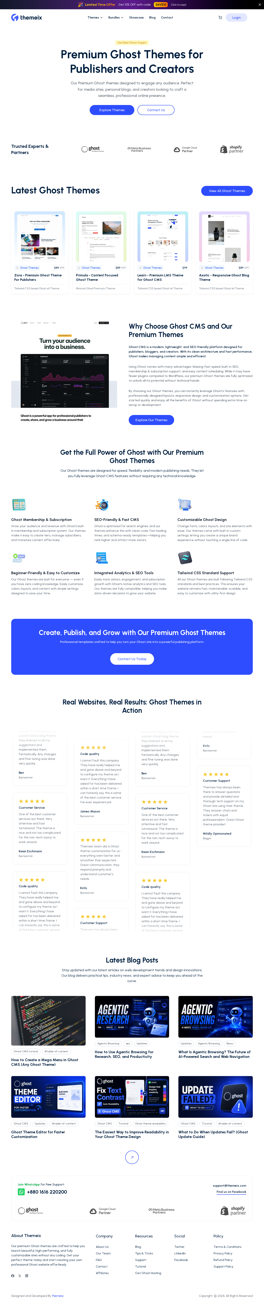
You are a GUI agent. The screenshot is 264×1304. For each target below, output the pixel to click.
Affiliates (102, 1273)
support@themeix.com (229, 1185)
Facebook (181, 1260)
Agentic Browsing (108, 1043)
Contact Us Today (132, 659)
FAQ (99, 1260)
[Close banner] (259, 4)
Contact (167, 17)
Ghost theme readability (150, 1123)
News (230, 1043)
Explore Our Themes (151, 420)
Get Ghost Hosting (148, 1273)
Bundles (114, 17)
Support (140, 1260)
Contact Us (156, 110)
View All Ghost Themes (227, 191)
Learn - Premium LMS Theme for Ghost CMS (160, 277)
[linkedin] (26, 1275)
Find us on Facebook (231, 1192)
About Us (102, 1247)
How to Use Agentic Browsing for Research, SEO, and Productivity (124, 1054)
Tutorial (123, 1123)
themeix (58, 1296)
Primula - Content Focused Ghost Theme (97, 277)
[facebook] (12, 1275)
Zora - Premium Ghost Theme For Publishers (38, 277)
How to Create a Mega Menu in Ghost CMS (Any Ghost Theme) (44, 1062)
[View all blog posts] (132, 1157)
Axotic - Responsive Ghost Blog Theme (224, 277)
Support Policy (223, 1266)
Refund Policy (223, 1260)
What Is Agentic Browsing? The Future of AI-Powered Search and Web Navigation (214, 1054)
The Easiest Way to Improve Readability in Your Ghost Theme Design (132, 1134)
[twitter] (19, 1275)
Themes (93, 17)
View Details (42, 236)
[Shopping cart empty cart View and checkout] (220, 17)
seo (128, 1043)
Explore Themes (112, 110)
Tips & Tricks (144, 1253)
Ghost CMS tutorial (26, 1051)
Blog (152, 17)
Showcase (136, 17)
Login (236, 17)
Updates (142, 1043)
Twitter (179, 1247)
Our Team (103, 1253)
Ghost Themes (29, 267)
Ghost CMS (21, 1123)
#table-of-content (56, 1051)
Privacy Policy (223, 1253)
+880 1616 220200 (47, 1192)
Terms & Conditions (227, 1247)
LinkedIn (180, 1253)
